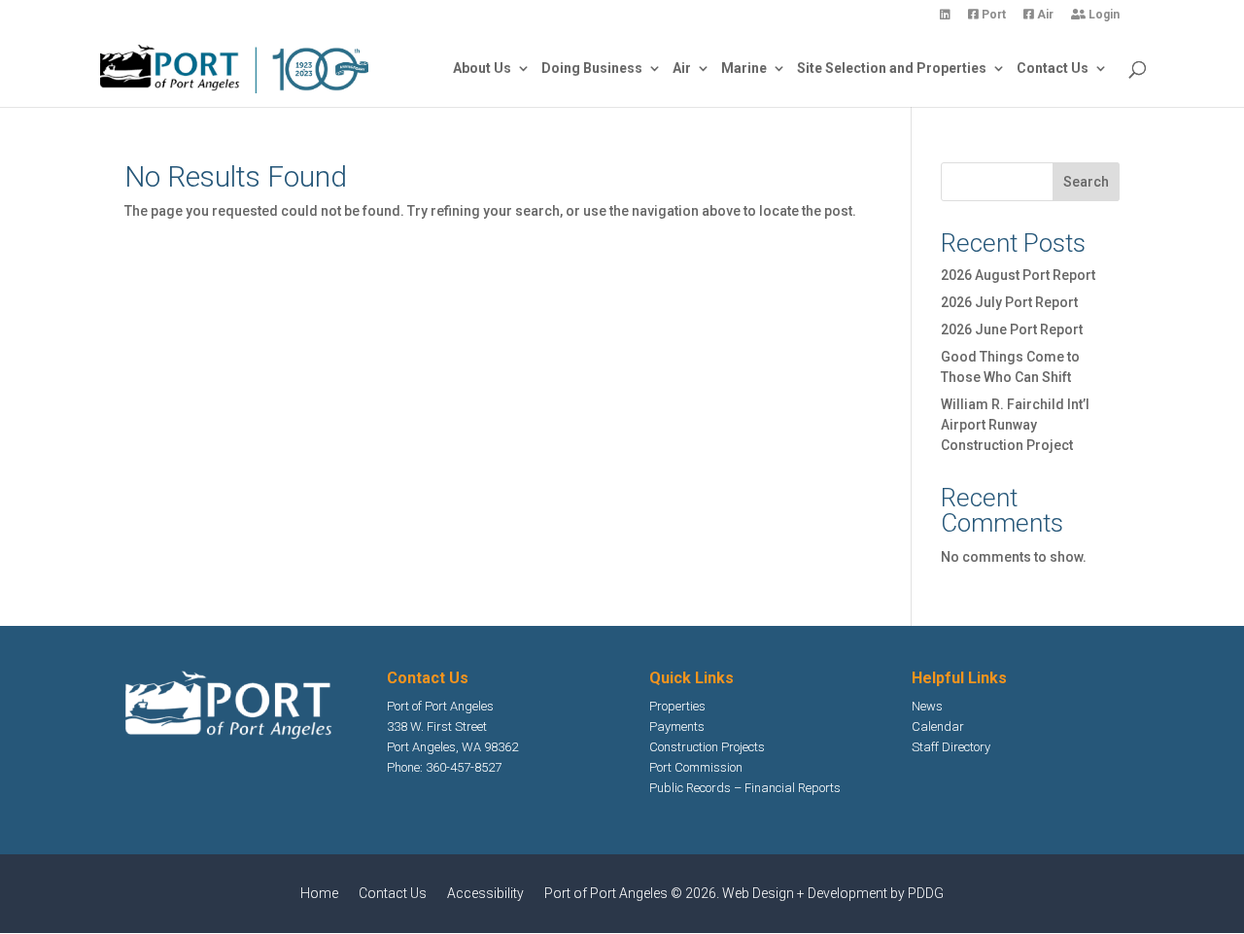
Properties (677, 706)
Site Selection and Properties (891, 68)
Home (319, 893)
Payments (677, 726)
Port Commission (696, 767)
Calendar (938, 726)
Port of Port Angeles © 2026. (633, 893)
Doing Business (591, 68)
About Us (482, 68)
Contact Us (1052, 68)
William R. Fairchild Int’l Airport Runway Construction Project (1015, 425)
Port (992, 15)
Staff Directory (951, 747)
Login (1103, 15)
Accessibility (485, 893)
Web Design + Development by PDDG (833, 893)
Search (1086, 182)
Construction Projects (707, 747)
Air (1044, 15)
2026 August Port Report (1018, 275)
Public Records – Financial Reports (745, 787)
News (927, 706)
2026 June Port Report (1012, 329)
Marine (744, 68)
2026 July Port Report (1009, 302)
